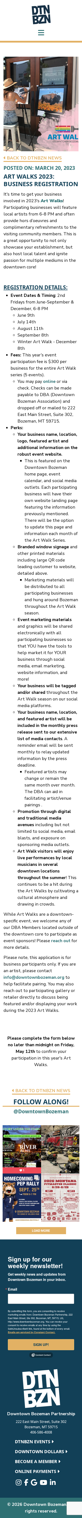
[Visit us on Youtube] (44, 1483)
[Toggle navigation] (41, 33)
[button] (32, 158)
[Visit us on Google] (34, 1483)
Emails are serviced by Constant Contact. (31, 1332)
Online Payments (36, 1471)
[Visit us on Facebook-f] (26, 1483)
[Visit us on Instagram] (19, 1483)
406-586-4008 (41, 1432)
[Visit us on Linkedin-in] (52, 1483)
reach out (61, 941)
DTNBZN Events (33, 1442)
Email (12, 1289)
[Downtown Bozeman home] (41, 1388)
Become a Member (36, 1461)
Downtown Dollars (40, 1451)
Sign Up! (41, 1344)
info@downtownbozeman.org (33, 977)
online (49, 381)
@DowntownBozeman (41, 1111)
